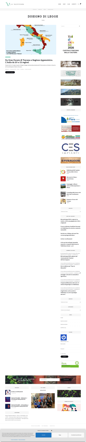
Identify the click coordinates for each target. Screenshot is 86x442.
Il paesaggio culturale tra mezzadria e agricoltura (71, 274)
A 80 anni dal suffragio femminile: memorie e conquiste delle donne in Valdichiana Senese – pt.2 (70, 244)
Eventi (45, 9)
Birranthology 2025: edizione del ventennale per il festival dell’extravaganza (69, 258)
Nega (60, 435)
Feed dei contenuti (64, 321)
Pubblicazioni (50, 9)
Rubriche (40, 9)
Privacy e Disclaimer (14, 439)
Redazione (7, 69)
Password (62, 349)
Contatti (74, 4)
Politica (8, 57)
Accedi (62, 317)
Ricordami (64, 353)
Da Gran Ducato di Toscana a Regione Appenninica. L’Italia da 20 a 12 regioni (29, 61)
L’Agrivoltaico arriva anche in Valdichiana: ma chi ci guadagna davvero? (69, 292)
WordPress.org (63, 327)
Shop (64, 4)
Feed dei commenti (64, 324)
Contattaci (52, 425)
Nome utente (63, 344)
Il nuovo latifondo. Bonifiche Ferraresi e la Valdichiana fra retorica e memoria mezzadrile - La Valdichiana (70, 264)
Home (59, 4)
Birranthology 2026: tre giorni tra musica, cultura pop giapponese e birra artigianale (70, 221)
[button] (51, 430)
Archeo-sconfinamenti (66, 238)
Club (68, 4)
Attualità (34, 9)
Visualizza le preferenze (76, 435)
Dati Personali (45, 425)
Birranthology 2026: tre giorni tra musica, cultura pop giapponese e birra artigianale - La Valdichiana (70, 254)
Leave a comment (28, 69)
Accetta (43, 435)
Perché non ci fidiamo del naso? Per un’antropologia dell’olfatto (70, 234)
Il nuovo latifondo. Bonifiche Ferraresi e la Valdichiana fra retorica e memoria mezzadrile (70, 228)
